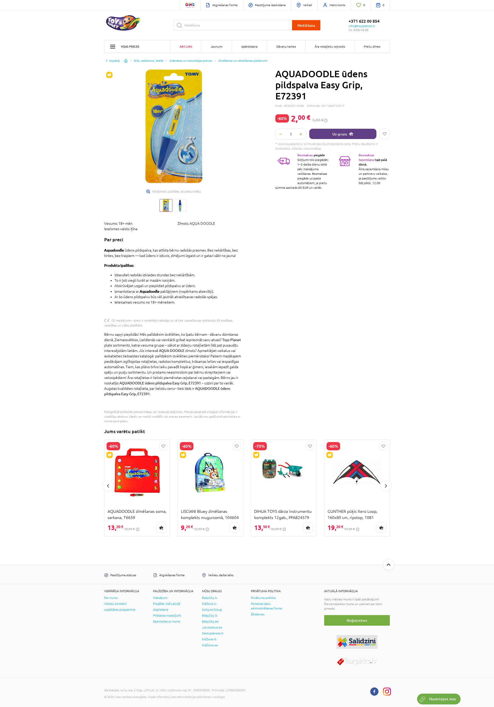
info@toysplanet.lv (362, 26)
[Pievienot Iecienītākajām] (385, 134)
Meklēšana (306, 25)
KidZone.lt (209, 639)
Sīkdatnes (257, 614)
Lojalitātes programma (119, 609)
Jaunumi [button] (217, 46)
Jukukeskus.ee (212, 627)
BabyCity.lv (209, 598)
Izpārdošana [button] (249, 46)
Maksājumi (160, 598)
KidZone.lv (209, 604)
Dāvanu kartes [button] (286, 46)
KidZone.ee (210, 645)
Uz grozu (339, 134)
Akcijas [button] (186, 46)
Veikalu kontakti (115, 604)
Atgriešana (160, 609)
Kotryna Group (212, 609)
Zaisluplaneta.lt (212, 633)
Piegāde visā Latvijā (166, 604)
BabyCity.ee (210, 621)
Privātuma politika (263, 598)
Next (386, 486)
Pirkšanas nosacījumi (167, 615)
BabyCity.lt (209, 615)
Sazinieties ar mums (166, 621)
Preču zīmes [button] (372, 46)
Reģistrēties (357, 620)
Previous (108, 486)
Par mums (111, 598)
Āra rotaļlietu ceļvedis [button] (330, 46)
